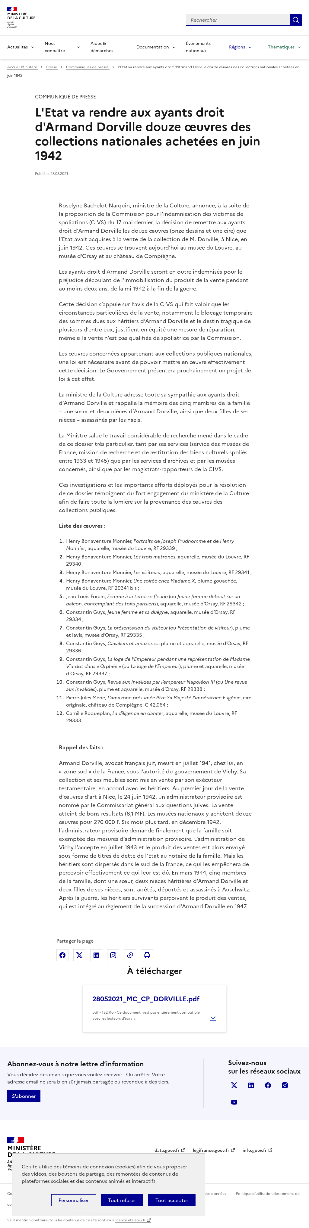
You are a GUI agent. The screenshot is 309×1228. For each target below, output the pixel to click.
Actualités (17, 47)
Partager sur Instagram (113, 955)
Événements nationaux (198, 47)
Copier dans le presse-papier (130, 955)
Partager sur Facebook (62, 955)
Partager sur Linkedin (96, 955)
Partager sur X (79, 955)
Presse (52, 67)
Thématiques (281, 47)
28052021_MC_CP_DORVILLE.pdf (145, 999)
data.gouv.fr (167, 1150)
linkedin (251, 1085)
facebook (268, 1085)
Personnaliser (74, 1200)
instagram (285, 1085)
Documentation (152, 47)
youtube (234, 1102)
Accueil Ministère (22, 67)
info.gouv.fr (255, 1150)
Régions (237, 47)
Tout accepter (171, 1200)
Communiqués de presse (88, 67)
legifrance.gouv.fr (211, 1150)
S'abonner (24, 1096)
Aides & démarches (102, 47)
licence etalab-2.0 (130, 1220)
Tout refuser (122, 1200)
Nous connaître (55, 47)
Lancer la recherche (296, 20)
